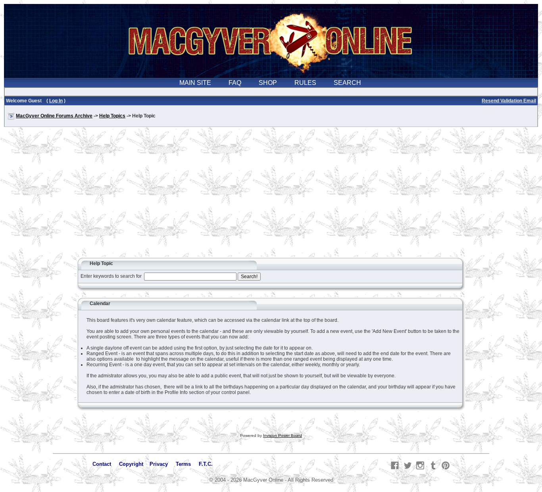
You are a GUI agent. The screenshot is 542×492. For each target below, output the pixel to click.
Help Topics (112, 116)
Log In (56, 101)
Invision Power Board (282, 435)
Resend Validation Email (509, 101)
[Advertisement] (271, 196)
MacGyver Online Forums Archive (54, 116)
